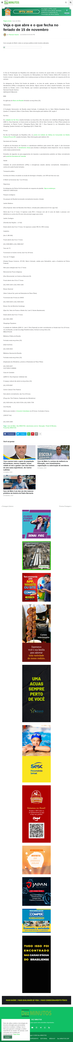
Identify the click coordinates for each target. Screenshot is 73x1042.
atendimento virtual (24, 147)
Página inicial (7, 21)
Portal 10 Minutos (51, 426)
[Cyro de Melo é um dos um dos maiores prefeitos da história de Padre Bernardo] (19, 482)
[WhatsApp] (28, 434)
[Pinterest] (32, 434)
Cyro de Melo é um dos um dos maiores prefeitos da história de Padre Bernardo (18, 492)
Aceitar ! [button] (7, 1037)
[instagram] (36, 1027)
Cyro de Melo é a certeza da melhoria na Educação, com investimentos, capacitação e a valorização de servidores (53, 463)
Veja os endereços (49, 188)
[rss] (49, 1027)
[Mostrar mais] (40, 434)
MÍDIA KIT (52, 1038)
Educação (42, 426)
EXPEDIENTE (34, 1038)
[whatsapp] (44, 1027)
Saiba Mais (16, 1034)
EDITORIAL (43, 1038)
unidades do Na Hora (12, 120)
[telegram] (40, 1027)
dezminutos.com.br (32, 426)
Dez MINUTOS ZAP (63, 1038)
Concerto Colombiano (23, 411)
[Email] (36, 434)
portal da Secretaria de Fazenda (16, 156)
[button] (2, 2)
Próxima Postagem (65, 506)
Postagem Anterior (7, 506)
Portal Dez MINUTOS (9, 427)
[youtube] (32, 1027)
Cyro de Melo (17, 21)
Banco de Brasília (18, 100)
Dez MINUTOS (21, 426)
